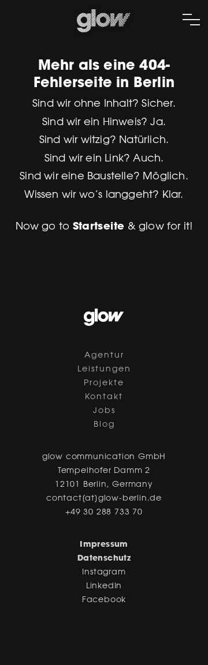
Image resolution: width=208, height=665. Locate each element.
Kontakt (104, 397)
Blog (104, 425)
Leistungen (104, 370)
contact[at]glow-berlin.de (104, 499)
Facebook (104, 600)
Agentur (104, 356)
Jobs (104, 411)
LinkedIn (104, 587)
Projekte (104, 384)
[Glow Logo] (104, 30)
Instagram (103, 573)
